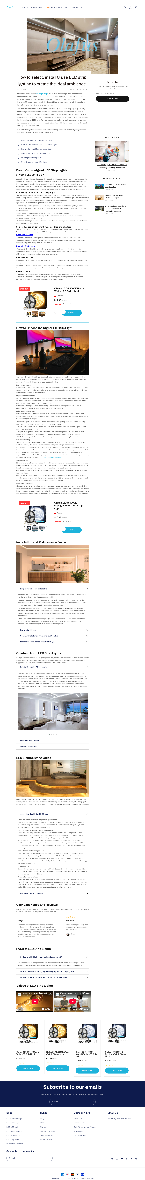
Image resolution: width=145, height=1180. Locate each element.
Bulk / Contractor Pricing (85, 1127)
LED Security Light (14, 1119)
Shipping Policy (46, 1135)
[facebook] (75, 89)
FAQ (42, 1119)
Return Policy (46, 1140)
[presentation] (23, 314)
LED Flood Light (13, 1123)
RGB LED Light (12, 1127)
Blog (42, 1123)
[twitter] (77, 89)
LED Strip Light (13, 1140)
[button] (24, 7)
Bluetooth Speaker (14, 1144)
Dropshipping (80, 1135)
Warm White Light (24, 235)
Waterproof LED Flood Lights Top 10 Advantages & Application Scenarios (115, 208)
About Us (78, 1119)
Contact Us (79, 1123)
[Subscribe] (92, 1102)
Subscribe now (112, 98)
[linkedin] (86, 89)
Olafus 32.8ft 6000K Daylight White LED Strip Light (86, 1054)
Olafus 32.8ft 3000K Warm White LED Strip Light (27, 1053)
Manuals (43, 1127)
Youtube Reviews (47, 1131)
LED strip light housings (52, 457)
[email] (83, 89)
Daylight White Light (26, 246)
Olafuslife (90, 1179)
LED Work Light (13, 1135)
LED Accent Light (14, 1131)
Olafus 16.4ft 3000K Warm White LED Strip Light (69, 290)
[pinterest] (80, 89)
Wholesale (78, 1131)
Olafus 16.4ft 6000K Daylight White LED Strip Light (68, 505)
